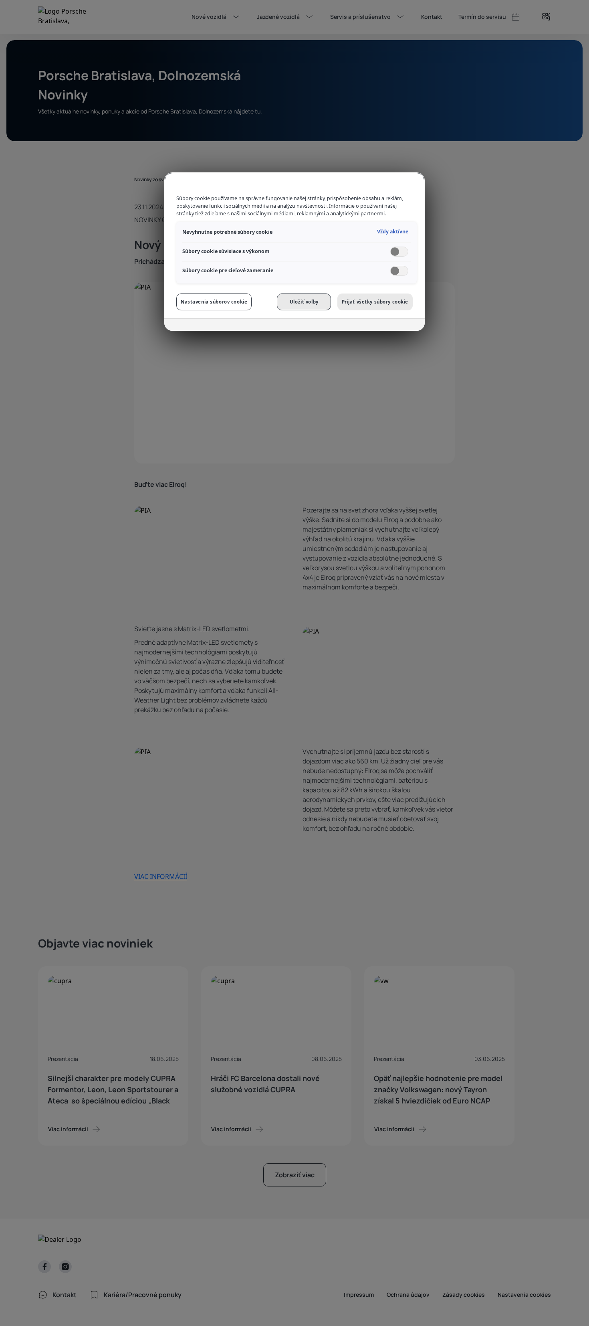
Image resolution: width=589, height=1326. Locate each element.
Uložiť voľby (304, 302)
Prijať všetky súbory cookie (375, 302)
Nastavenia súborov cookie (214, 302)
